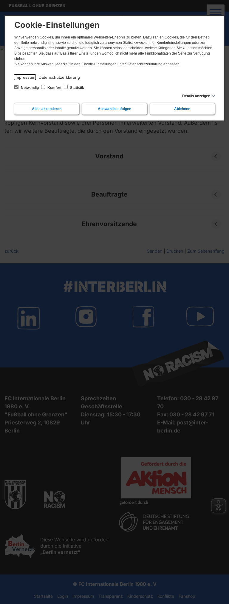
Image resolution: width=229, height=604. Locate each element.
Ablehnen (182, 109)
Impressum (24, 77)
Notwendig (30, 88)
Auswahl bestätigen (114, 109)
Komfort (54, 88)
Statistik (76, 88)
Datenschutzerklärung (59, 77)
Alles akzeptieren (46, 109)
